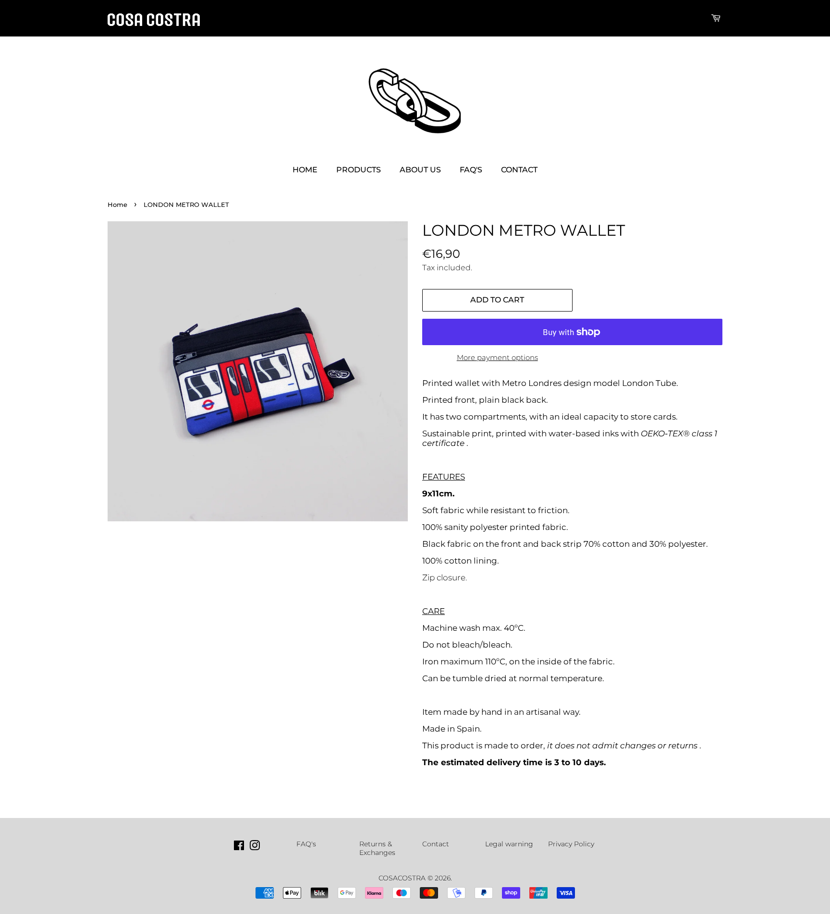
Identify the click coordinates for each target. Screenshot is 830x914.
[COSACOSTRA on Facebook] (238, 847)
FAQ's (471, 169)
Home (305, 169)
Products (358, 169)
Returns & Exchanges (377, 848)
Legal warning (509, 844)
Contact (519, 169)
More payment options (497, 357)
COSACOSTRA (402, 878)
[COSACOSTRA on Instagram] (254, 847)
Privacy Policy (571, 844)
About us (420, 169)
